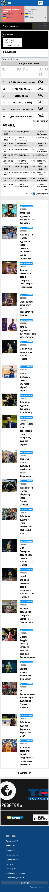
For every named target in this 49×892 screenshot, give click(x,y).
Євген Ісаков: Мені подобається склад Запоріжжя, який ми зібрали (26, 434)
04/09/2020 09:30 (6, 156)
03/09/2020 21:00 (6, 150)
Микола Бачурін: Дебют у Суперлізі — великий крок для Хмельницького (27, 647)
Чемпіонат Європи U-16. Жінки (12, 10)
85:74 (33, 178)
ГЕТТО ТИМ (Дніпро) (22, 89)
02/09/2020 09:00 (6, 133)
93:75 (33, 161)
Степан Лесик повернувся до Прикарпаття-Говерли (27, 308)
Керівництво (11, 846)
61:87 (33, 167)
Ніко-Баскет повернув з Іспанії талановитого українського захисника (27, 756)
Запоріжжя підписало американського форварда (27, 217)
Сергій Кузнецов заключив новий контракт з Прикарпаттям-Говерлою (27, 586)
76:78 (33, 172)
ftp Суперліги (11, 869)
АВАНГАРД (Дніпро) (22, 102)
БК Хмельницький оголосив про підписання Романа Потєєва (27, 699)
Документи (10, 850)
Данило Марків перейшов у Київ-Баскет (25, 673)
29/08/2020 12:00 (6, 185)
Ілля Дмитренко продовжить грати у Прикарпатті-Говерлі (26, 556)
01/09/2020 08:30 (6, 179)
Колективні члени (13, 855)
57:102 (32, 184)
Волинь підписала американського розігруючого (27, 332)
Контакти (9, 864)
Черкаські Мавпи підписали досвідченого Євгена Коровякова (26, 467)
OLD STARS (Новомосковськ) (22, 82)
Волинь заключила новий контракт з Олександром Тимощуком (26, 278)
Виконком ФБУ (12, 841)
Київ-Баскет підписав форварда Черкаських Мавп (25, 729)
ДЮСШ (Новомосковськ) (22, 116)
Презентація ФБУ (13, 859)
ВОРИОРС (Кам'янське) (22, 109)
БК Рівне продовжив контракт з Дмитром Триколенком (26, 615)
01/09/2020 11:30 (6, 168)
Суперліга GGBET (26, 206)
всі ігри (45, 190)
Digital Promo (44, 887)
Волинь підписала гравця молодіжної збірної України (25, 382)
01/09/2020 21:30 (6, 162)
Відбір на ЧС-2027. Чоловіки (32, 10)
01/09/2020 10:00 (6, 173)
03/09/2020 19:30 (6, 144)
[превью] (33, 132)
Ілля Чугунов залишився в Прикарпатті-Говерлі (26, 353)
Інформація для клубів (15, 878)
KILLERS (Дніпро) (22, 96)
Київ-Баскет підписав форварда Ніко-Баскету (26, 407)
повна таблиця (40, 121)
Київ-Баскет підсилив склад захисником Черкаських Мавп (25, 525)
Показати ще (24, 882)
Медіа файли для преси (15, 873)
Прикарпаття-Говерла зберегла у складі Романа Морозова (27, 496)
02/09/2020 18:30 (6, 139)
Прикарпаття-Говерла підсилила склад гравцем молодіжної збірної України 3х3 (27, 246)
